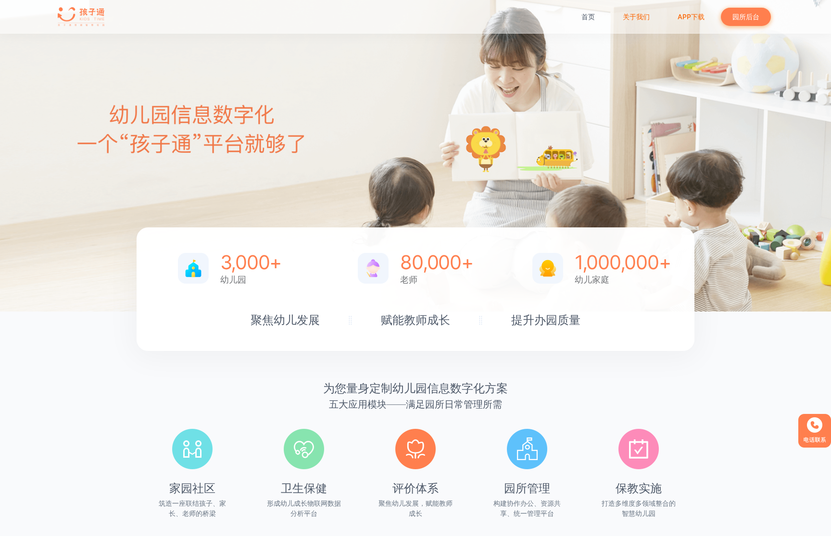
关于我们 (636, 16)
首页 (588, 16)
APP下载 (691, 16)
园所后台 (745, 16)
